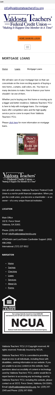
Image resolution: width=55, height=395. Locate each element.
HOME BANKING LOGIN (29, 38)
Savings (12, 267)
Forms (11, 288)
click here (13, 122)
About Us (12, 284)
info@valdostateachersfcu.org (24, 8)
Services (12, 280)
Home (5, 69)
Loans (17, 69)
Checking (12, 271)
